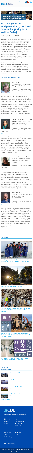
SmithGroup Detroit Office (15, 373)
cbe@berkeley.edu (20, 435)
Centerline (6, 426)
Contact (18, 432)
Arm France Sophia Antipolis (15, 393)
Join (5, 430)
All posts (3, 363)
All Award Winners (6, 399)
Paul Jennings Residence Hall (15, 386)
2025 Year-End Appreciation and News (11, 286)
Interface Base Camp (13, 380)
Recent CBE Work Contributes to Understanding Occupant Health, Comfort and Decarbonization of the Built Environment (15, 335)
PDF (13, 93)
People (6, 423)
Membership (7, 432)
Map (16, 428)
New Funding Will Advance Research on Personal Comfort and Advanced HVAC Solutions (14, 358)
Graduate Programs (9, 437)
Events (6, 434)
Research (6, 421)
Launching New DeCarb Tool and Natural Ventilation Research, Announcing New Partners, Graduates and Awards (16, 261)
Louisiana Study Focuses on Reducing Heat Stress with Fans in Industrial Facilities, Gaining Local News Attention (16, 310)
